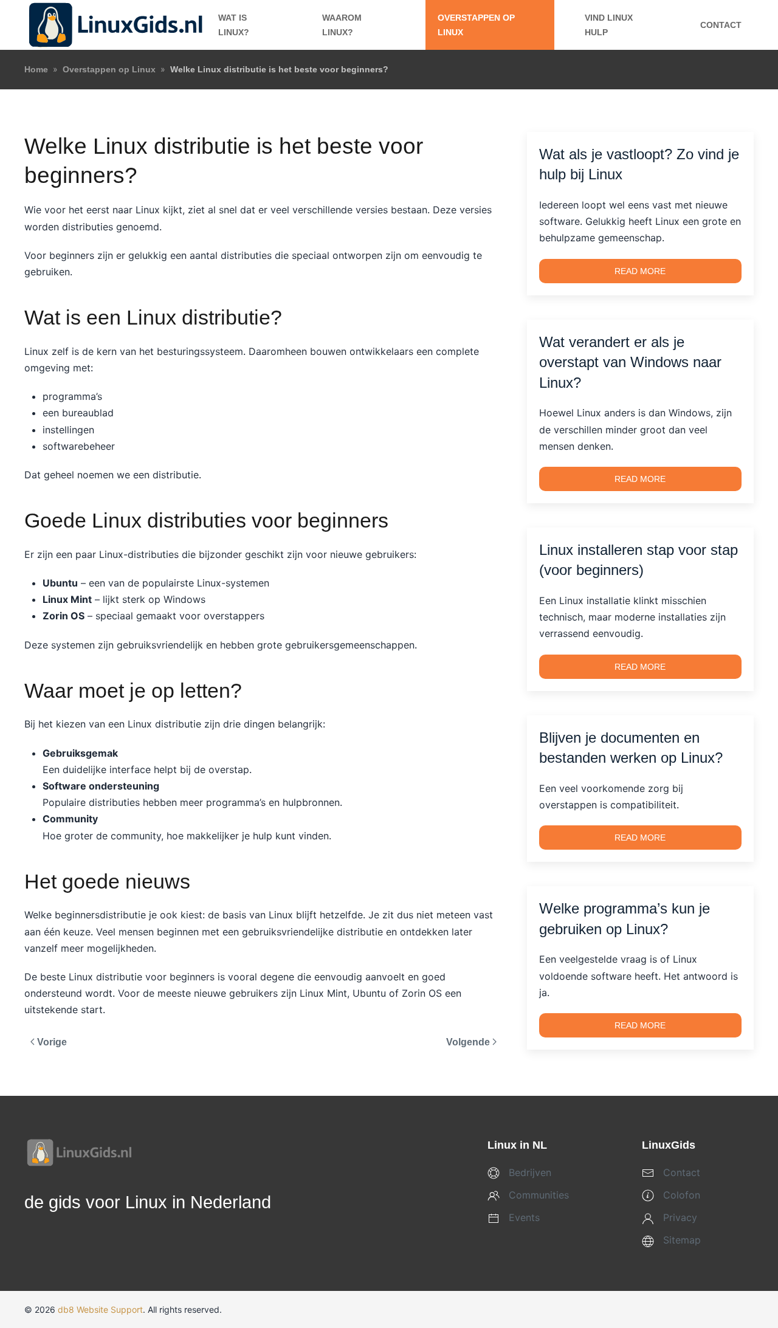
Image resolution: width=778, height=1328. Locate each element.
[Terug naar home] (115, 25)
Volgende (468, 1042)
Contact (721, 25)
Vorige (52, 1042)
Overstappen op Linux (476, 25)
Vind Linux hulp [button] (609, 25)
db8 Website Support (100, 1309)
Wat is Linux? (233, 25)
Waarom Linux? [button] (342, 25)
